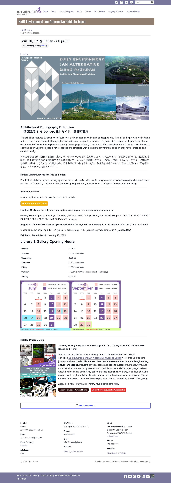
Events (79, 11)
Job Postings (21, 478)
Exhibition (24, 445)
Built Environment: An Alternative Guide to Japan (94, 357)
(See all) (43, 45)
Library (88, 11)
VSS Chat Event (30, 461)
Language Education (115, 11)
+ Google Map (112, 436)
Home (46, 11)
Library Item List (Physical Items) (73, 389)
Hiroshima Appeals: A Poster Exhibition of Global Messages (121, 461)
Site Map (36, 475)
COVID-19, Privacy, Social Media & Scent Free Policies (60, 475)
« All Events (26, 30)
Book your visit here (36, 203)
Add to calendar (86, 405)
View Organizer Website (73, 451)
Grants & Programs (66, 11)
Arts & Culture (99, 11)
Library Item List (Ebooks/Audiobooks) (108, 389)
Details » (24, 54)
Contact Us (27, 475)
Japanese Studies (133, 11)
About (53, 11)
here (116, 383)
